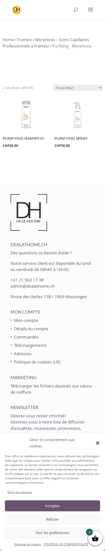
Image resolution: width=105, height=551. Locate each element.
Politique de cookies (27, 544)
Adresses (23, 353)
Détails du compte (31, 328)
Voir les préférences (52, 532)
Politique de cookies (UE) (37, 362)
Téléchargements (30, 345)
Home (8, 39)
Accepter (52, 505)
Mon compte (26, 320)
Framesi (24, 39)
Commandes (26, 337)
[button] (97, 443)
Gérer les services (19, 492)
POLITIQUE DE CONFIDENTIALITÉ (66, 544)
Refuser (52, 519)
